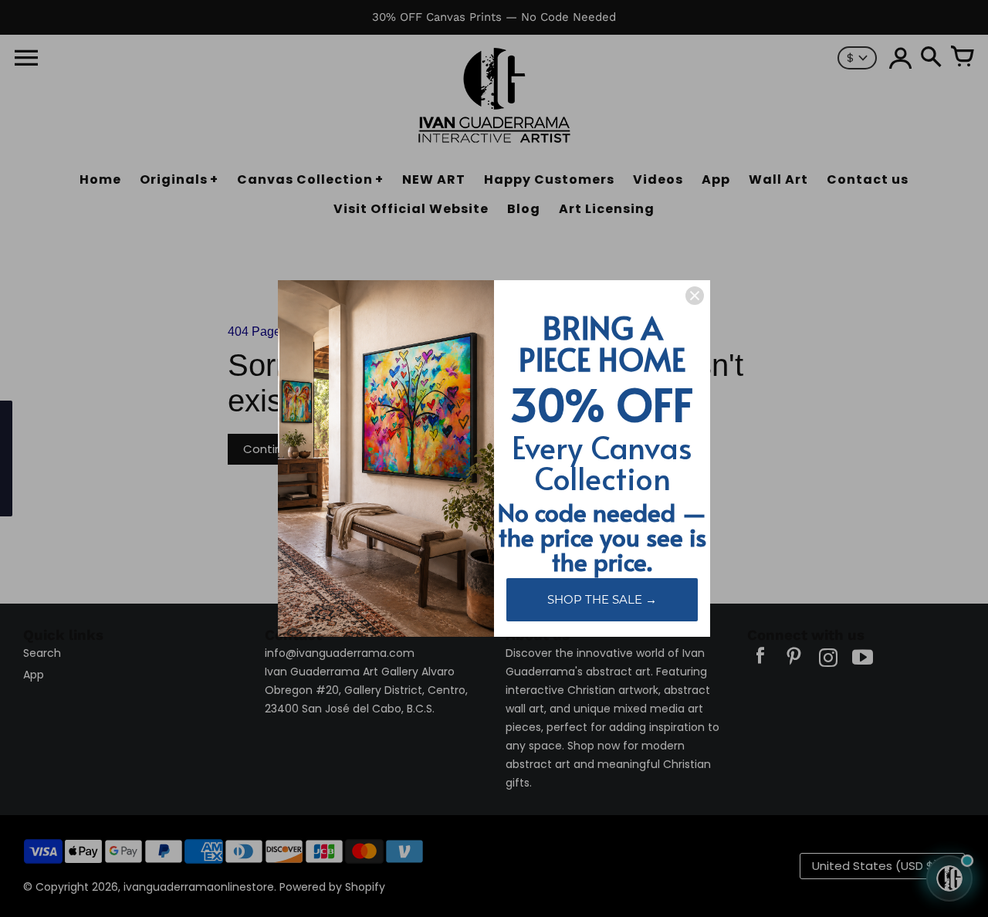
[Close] (694, 295)
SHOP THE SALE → (602, 599)
